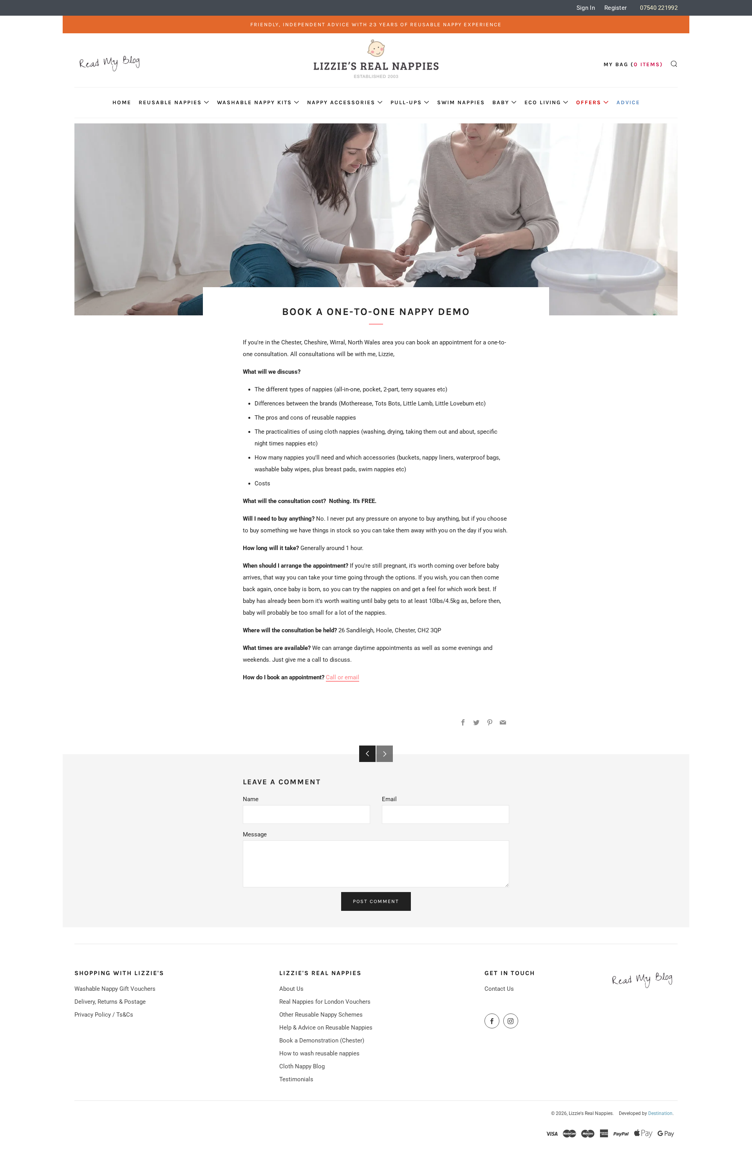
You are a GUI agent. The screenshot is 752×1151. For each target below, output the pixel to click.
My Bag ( (633, 64)
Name (250, 799)
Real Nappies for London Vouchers (325, 1001)
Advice (628, 102)
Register (615, 7)
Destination (660, 1113)
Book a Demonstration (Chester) (321, 1040)
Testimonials (296, 1079)
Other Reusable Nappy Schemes (321, 1014)
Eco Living (542, 102)
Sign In (586, 7)
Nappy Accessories (341, 102)
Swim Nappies (461, 102)
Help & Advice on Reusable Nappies (325, 1027)
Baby (500, 102)
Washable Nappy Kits (254, 102)
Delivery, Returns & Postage (110, 1001)
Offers (588, 102)
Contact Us (499, 988)
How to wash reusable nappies (319, 1053)
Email (389, 799)
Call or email (342, 677)
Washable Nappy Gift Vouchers (114, 988)
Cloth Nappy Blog (302, 1066)
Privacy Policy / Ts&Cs (103, 1014)
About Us (291, 988)
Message (255, 834)
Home (121, 102)
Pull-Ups (406, 102)
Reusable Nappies (170, 102)
